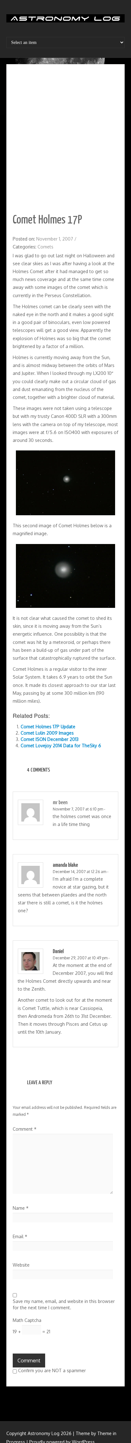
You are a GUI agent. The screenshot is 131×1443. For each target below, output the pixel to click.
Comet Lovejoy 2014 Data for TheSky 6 (61, 745)
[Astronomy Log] (65, 20)
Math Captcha (27, 1320)
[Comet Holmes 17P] (65, 482)
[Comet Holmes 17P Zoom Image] (65, 575)
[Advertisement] (65, 139)
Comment (25, 1129)
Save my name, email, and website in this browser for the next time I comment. (64, 1304)
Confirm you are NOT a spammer (51, 1370)
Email (20, 1236)
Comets (45, 246)
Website (21, 1265)
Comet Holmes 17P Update (48, 726)
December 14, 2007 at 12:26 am (79, 871)
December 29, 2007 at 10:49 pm (80, 958)
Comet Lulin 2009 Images (47, 733)
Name (21, 1208)
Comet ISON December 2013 (50, 739)
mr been (60, 802)
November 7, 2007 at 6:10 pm (78, 809)
